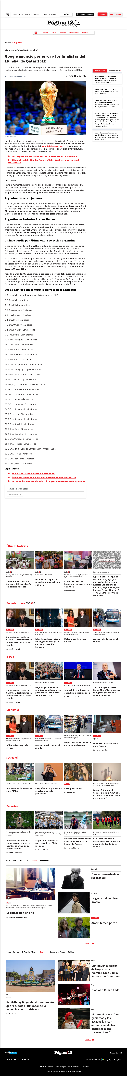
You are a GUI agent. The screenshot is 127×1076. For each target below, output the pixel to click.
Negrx (41, 952)
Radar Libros (45, 860)
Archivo (41, 1067)
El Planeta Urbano (29, 952)
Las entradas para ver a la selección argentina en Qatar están (48, 481)
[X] (20, 1059)
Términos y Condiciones (81, 1067)
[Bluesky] (23, 1059)
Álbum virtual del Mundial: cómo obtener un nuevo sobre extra (44, 477)
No (14, 860)
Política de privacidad (63, 1067)
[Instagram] (17, 1059)
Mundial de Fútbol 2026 (32, 14)
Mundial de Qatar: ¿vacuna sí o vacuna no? (33, 473)
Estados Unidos (73, 33)
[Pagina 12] (63, 23)
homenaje (63, 33)
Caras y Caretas (12, 952)
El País (45, 14)
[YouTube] (25, 1059)
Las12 (21, 860)
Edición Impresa (18, 14)
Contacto (50, 1067)
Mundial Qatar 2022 (15, 495)
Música (45, 33)
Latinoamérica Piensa (56, 952)
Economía (52, 14)
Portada (8, 43)
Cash (8, 860)
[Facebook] (15, 1059)
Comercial (114, 1053)
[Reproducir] (77, 14)
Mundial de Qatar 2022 (52, 146)
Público (71, 952)
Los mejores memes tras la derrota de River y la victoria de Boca (44, 156)
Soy (27, 860)
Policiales (85, 33)
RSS (120, 1053)
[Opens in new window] (106, 1059)
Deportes (18, 43)
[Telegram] (28, 1059)
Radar (34, 860)
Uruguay (53, 33)
